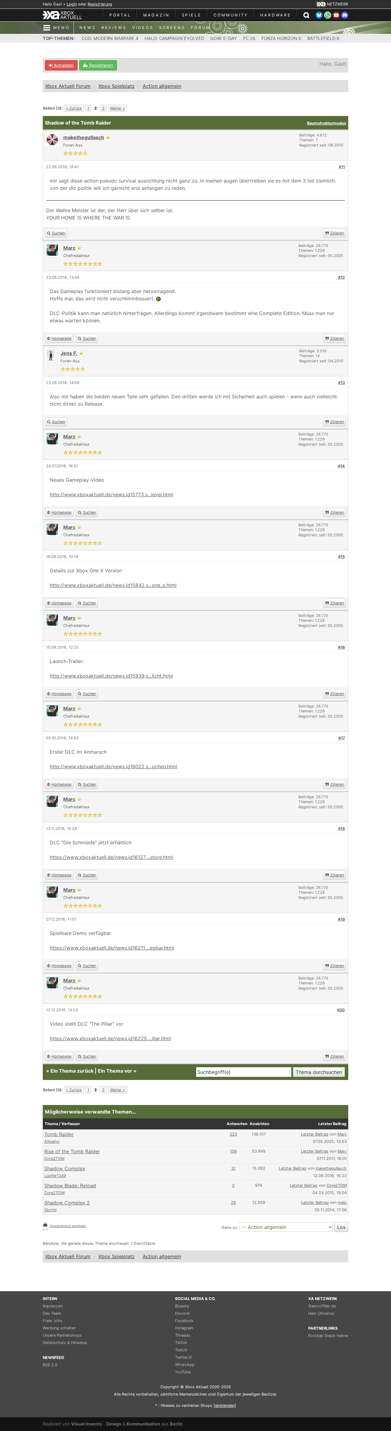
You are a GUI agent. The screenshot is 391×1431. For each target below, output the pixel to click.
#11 (342, 167)
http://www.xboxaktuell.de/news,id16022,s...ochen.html (113, 766)
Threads (182, 1335)
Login (72, 4)
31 (233, 1168)
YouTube (183, 1372)
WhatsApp (185, 1364)
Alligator (52, 1141)
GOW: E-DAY (223, 38)
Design (113, 1423)
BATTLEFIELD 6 (323, 38)
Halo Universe (321, 1313)
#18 (341, 828)
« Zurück (74, 108)
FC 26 (249, 38)
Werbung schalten (59, 1328)
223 (233, 1134)
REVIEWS (114, 27)
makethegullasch (83, 137)
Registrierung (100, 4)
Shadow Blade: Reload (70, 1186)
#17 (341, 738)
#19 (341, 919)
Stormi (50, 1210)
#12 (341, 277)
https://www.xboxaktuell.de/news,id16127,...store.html (111, 857)
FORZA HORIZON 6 (281, 38)
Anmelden (63, 65)
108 (233, 1151)
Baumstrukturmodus (326, 123)
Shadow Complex (64, 1168)
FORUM (201, 27)
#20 (341, 1010)
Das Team (52, 1313)
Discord (182, 1313)
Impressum (53, 1306)
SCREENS (172, 27)
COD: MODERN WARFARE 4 (110, 38)
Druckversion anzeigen (68, 1226)
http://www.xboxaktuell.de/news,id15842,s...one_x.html (113, 585)
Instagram (184, 1328)
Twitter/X (183, 1357)
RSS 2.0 (50, 1365)
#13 (341, 382)
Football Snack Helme (328, 1335)
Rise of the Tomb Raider (72, 1151)
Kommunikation (143, 1423)
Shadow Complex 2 (67, 1203)
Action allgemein (162, 86)
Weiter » (117, 108)
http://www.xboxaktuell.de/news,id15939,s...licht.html (111, 676)
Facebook (184, 1320)
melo (342, 1202)
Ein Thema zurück (71, 1071)
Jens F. (68, 353)
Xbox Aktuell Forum (67, 86)
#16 (341, 647)
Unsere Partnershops (62, 1335)
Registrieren (100, 65)
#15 (341, 556)
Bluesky (182, 1306)
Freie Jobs (52, 1320)
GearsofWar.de (322, 1306)
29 (233, 1202)
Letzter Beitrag (314, 1134)
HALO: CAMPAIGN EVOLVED (174, 38)
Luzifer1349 (55, 1175)
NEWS (87, 27)
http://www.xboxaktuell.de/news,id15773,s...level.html (111, 494)
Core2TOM (54, 1158)
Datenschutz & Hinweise (65, 1342)
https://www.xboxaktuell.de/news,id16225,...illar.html (110, 1038)
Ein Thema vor (115, 1071)
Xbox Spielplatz (116, 86)
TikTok (181, 1342)
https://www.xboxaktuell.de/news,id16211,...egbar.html (112, 948)
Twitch (181, 1350)
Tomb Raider (59, 1134)
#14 (341, 466)
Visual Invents (86, 1423)
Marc (342, 1134)
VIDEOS (143, 27)
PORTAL (120, 15)
